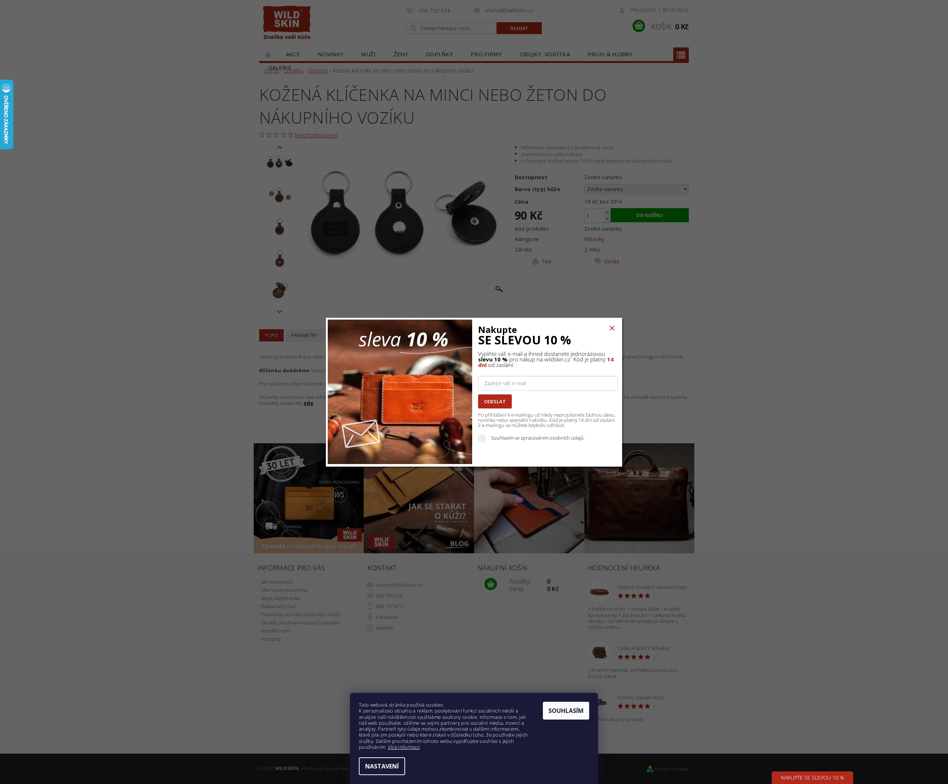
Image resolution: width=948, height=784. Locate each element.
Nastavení (382, 766)
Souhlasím (566, 711)
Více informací (404, 747)
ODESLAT (495, 401)
